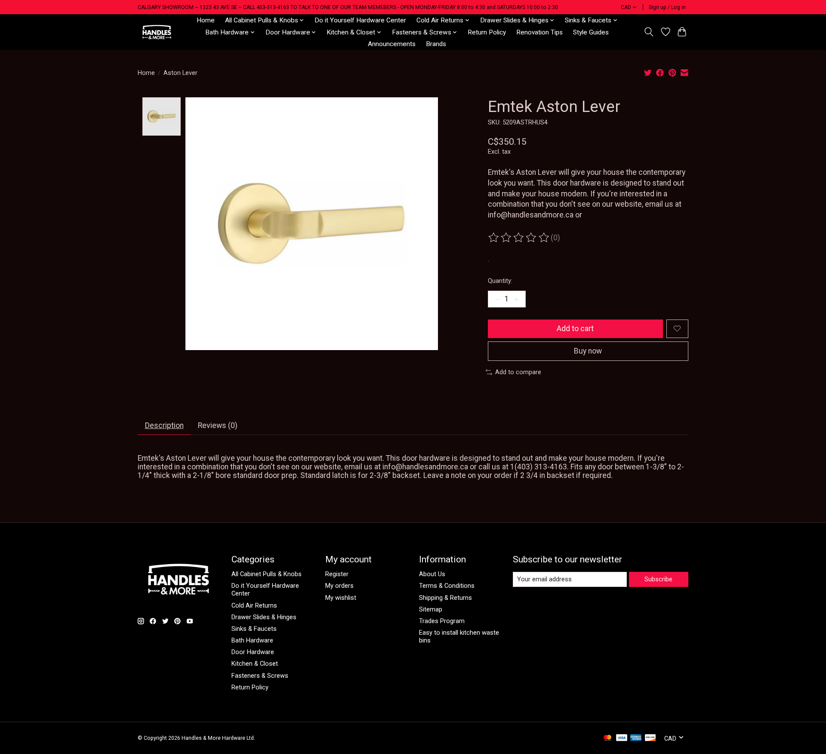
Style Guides (591, 32)
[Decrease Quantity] (497, 299)
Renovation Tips (539, 32)
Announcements (392, 44)
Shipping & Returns (445, 598)
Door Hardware (252, 652)
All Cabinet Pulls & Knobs (266, 574)
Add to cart (575, 328)
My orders (339, 586)
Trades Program (442, 621)
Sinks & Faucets (254, 629)
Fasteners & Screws (259, 676)
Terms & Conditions (447, 586)
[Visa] (621, 738)
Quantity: (500, 281)
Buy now (588, 351)
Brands (436, 44)
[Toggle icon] (649, 32)
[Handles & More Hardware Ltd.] (157, 32)
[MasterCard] (607, 738)
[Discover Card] (650, 738)
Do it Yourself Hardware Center (360, 20)
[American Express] (635, 738)
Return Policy (487, 32)
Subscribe (658, 579)
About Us (432, 574)
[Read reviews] (519, 237)
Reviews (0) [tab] (217, 425)
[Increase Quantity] (516, 299)
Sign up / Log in (667, 7)
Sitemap (430, 609)
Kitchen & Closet (254, 663)
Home (206, 20)
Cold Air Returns (254, 605)
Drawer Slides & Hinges (263, 617)
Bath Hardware (252, 640)
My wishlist (340, 598)
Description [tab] (164, 425)
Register (336, 574)
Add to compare (518, 372)
